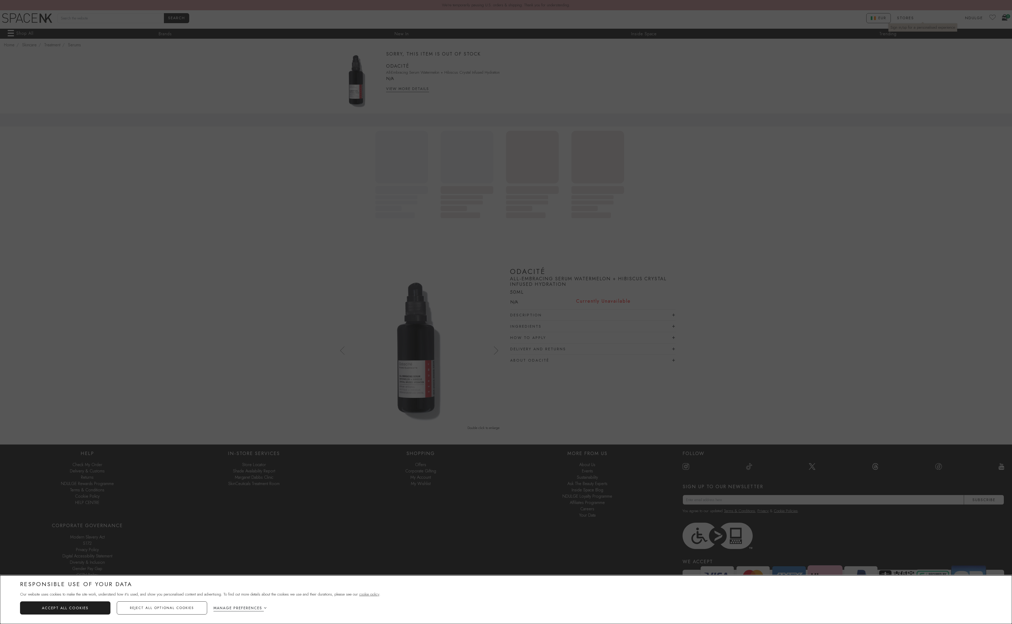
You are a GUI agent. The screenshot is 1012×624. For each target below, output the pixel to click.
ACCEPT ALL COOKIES (65, 608)
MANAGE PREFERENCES (237, 608)
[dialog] (506, 599)
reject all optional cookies (162, 607)
